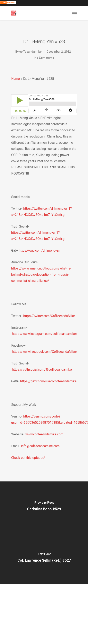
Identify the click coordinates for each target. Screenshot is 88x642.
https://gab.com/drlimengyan (39, 250)
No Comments (44, 57)
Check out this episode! (28, 458)
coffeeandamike (30, 51)
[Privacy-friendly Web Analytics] (8, 3)
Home (15, 79)
